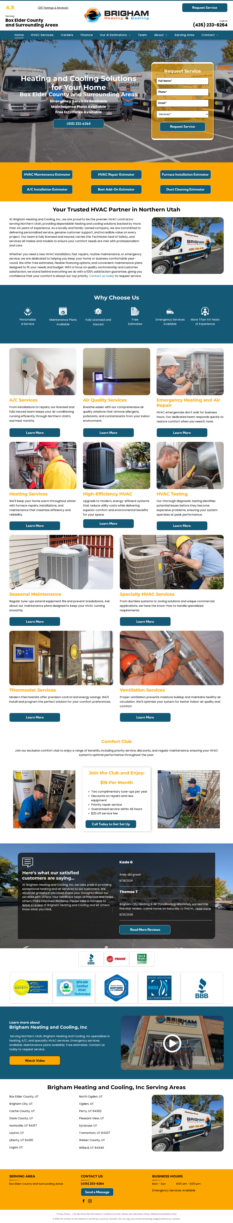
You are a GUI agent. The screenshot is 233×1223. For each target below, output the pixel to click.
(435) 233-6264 (210, 25)
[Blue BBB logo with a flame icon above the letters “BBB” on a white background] (202, 987)
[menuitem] (19, 35)
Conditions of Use (111, 1213)
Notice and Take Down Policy (135, 1213)
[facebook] (83, 1201)
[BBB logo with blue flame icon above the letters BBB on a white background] (91, 959)
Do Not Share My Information (88, 1213)
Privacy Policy (63, 1213)
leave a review (32, 905)
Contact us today (101, 276)
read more (203, 908)
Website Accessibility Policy (164, 1213)
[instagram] (90, 1201)
